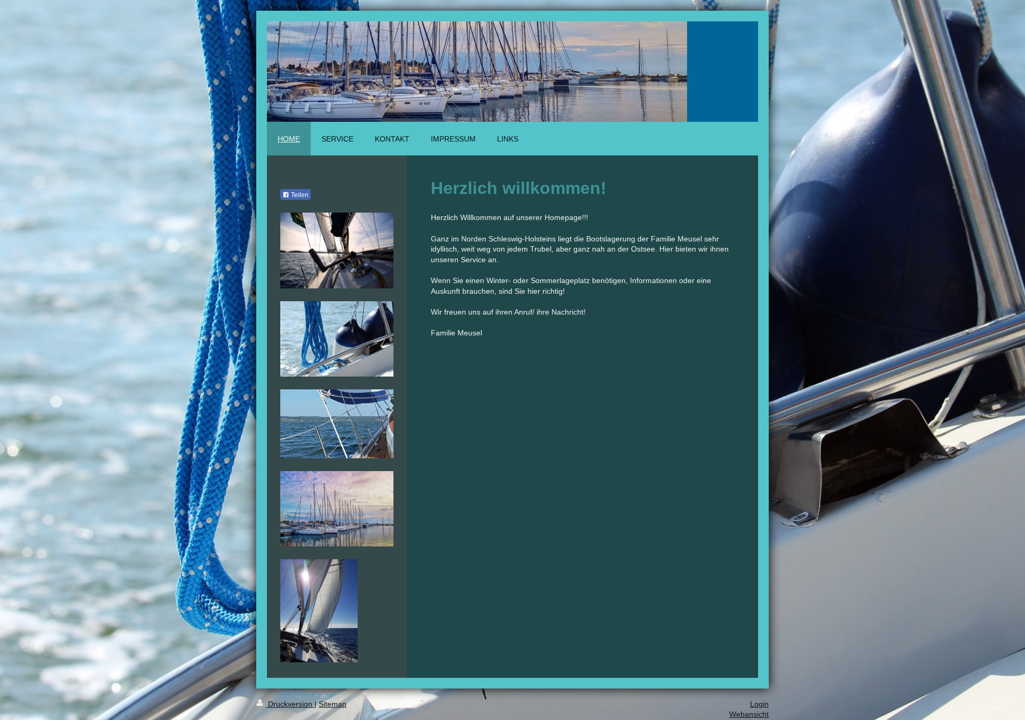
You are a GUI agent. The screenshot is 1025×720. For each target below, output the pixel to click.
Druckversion (290, 704)
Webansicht (749, 714)
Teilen (299, 195)
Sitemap (332, 704)
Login (759, 704)
